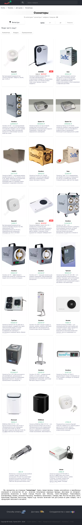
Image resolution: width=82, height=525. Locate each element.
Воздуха (15, 32)
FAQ (39, 521)
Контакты (65, 521)
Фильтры (15, 22)
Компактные (6, 32)
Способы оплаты (14, 512)
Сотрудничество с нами (60, 512)
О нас (72, 521)
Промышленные (27, 32)
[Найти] (22, 3)
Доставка (35, 512)
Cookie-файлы (31, 521)
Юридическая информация (51, 521)
